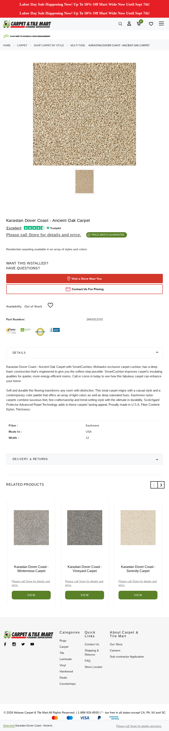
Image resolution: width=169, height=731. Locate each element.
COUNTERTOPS (68, 683)
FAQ (87, 660)
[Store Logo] (27, 24)
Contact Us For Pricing (88, 289)
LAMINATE (66, 659)
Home (7, 45)
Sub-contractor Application (127, 656)
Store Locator (93, 666)
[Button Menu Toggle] (161, 23)
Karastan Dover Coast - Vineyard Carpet (85, 569)
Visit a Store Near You (87, 278)
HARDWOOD (66, 671)
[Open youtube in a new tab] (32, 644)
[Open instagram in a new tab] (14, 644)
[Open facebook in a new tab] (5, 644)
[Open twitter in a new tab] (23, 644)
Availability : (24, 306)
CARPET (22, 45)
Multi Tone (77, 45)
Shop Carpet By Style (49, 45)
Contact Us (92, 644)
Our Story (116, 644)
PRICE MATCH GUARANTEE (108, 235)
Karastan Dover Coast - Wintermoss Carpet (31, 569)
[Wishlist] (150, 23)
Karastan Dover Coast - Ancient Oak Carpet (119, 45)
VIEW (31, 595)
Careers (115, 650)
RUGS (63, 640)
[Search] (120, 23)
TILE (62, 653)
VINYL (63, 665)
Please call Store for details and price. (43, 235)
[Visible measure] (27, 36)
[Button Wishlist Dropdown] (50, 305)
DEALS (63, 677)
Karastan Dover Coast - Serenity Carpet (138, 569)
